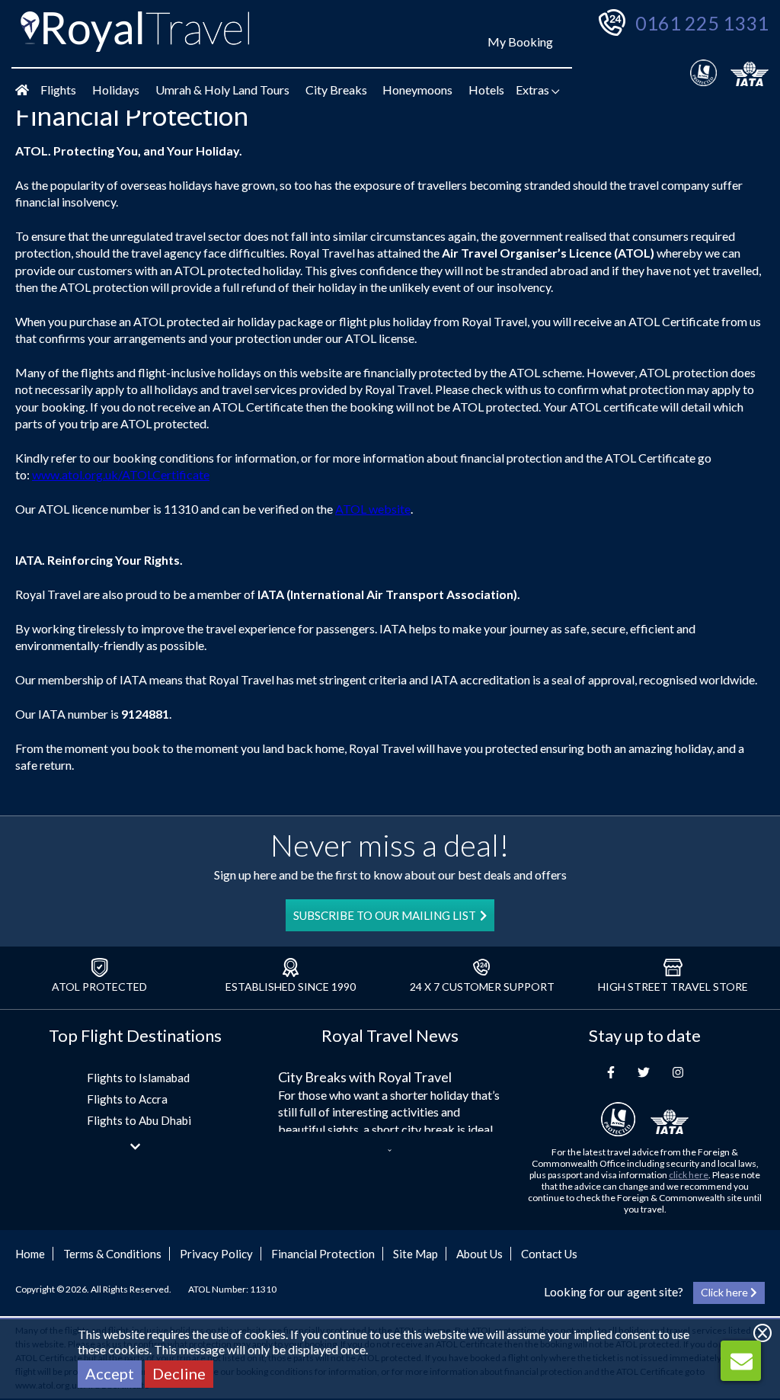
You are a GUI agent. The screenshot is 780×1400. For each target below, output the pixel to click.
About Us (479, 1254)
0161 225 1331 (702, 22)
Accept (109, 1373)
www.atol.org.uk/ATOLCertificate (120, 474)
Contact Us (549, 1254)
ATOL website (373, 508)
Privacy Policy (216, 1254)
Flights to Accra (127, 1099)
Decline (179, 1373)
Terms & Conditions (112, 1254)
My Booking (520, 41)
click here (688, 1175)
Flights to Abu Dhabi (139, 1120)
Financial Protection (323, 1254)
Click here (725, 1292)
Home (30, 1254)
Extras (533, 89)
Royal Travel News (390, 1035)
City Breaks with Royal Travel (365, 1076)
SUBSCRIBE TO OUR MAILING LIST (384, 915)
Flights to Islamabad (138, 1077)
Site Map (415, 1254)
